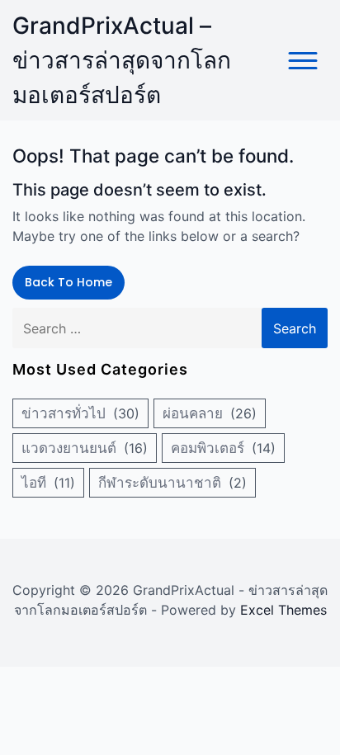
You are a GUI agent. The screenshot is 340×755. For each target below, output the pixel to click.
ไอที (33, 482)
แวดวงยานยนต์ (68, 448)
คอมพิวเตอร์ (207, 448)
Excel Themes (283, 610)
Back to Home (68, 282)
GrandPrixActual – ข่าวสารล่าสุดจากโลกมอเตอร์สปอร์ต (121, 60)
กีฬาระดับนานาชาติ (159, 482)
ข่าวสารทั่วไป (63, 413)
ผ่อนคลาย (193, 413)
